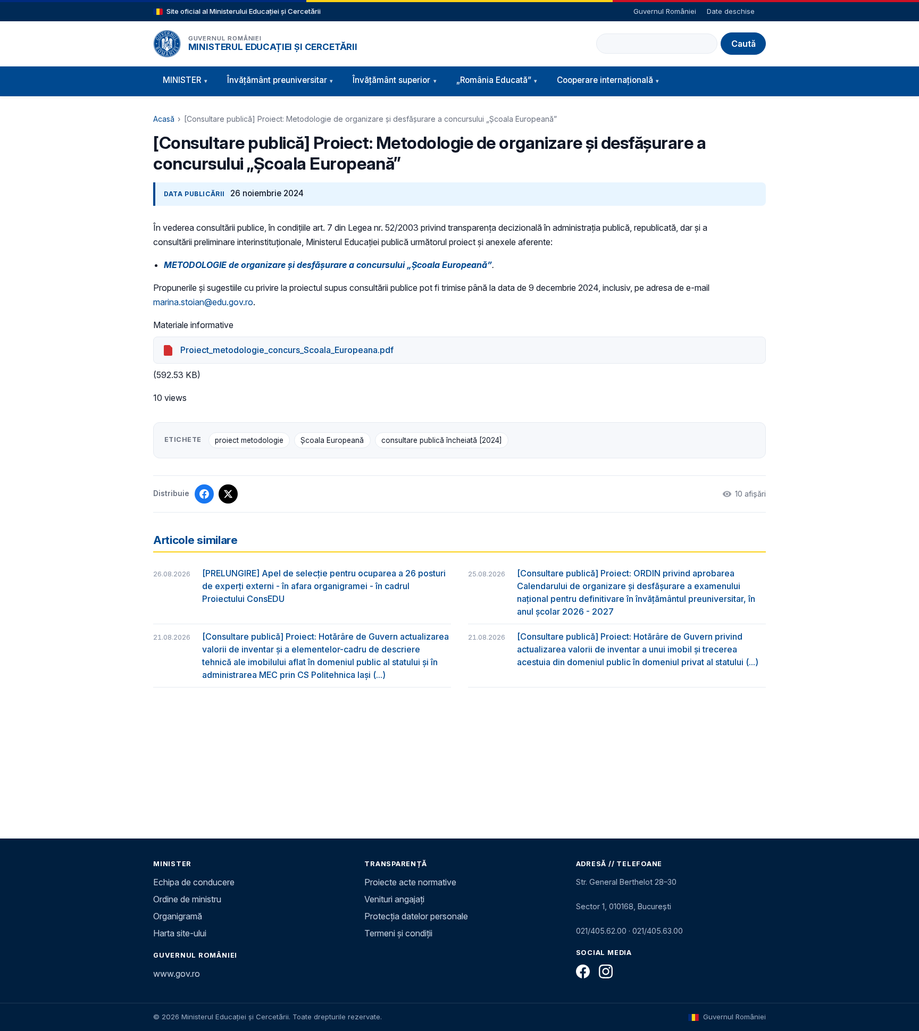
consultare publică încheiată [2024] (441, 440)
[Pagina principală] (167, 43)
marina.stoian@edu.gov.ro (203, 302)
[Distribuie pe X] (228, 494)
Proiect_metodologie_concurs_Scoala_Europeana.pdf (287, 350)
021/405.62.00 (601, 930)
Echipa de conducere (194, 882)
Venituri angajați (394, 899)
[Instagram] (606, 971)
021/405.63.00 (657, 930)
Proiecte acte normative (410, 882)
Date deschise (731, 11)
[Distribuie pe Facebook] (204, 494)
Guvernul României (664, 11)
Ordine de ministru (187, 899)
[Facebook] (583, 971)
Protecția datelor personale (416, 916)
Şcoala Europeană (332, 440)
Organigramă (177, 916)
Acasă (163, 118)
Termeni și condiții (398, 933)
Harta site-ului (179, 933)
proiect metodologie (249, 440)
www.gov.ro (176, 973)
